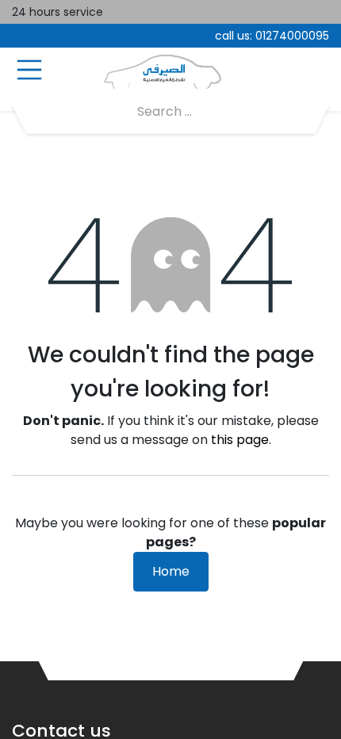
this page (240, 440)
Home (171, 571)
